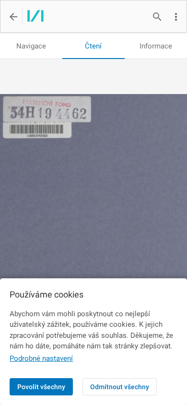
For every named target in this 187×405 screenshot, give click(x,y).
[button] (176, 16)
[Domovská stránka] (33, 16)
